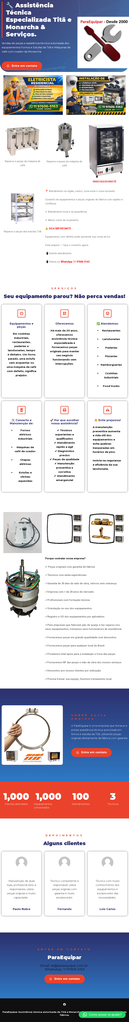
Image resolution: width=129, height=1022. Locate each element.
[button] (102, 1014)
